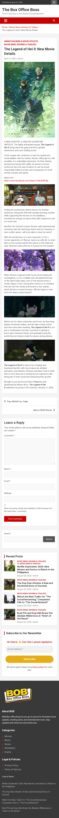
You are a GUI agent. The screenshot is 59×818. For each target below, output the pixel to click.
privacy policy (37, 667)
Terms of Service (13, 769)
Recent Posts (14, 556)
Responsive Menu (54, 2)
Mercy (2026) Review (42, 410)
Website (7, 493)
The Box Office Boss (20, 9)
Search (7, 533)
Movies (8, 736)
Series (8, 744)
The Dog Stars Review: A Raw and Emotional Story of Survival (35, 584)
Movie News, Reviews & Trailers (20, 44)
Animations (10, 748)
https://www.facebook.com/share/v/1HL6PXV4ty (26, 180)
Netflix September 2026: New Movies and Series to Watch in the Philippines (35, 569)
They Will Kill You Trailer (17, 401)
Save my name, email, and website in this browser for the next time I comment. (28, 509)
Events (8, 752)
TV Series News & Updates (28, 564)
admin (20, 58)
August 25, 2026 (24, 622)
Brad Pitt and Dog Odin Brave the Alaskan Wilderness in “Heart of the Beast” (35, 616)
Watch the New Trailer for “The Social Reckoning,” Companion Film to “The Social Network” (34, 599)
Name (7, 469)
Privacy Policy (11, 765)
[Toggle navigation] (5, 20)
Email (7, 481)
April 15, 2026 (10, 58)
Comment (9, 435)
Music (7, 740)
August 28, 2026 (24, 576)
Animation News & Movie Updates (21, 41)
